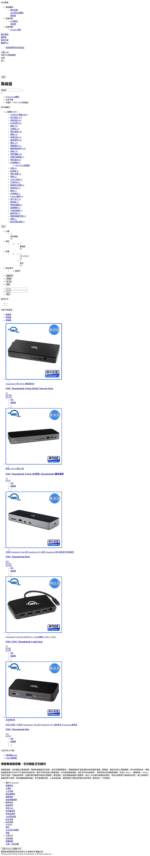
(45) (15, 120)
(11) (15, 146)
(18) (16, 132)
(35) (14, 126)
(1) (15, 188)
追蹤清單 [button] (9, 48)
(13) (14, 143)
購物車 (4, 37)
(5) (15, 163)
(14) (16, 140)
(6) (15, 160)
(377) (16, 118)
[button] (75, 16)
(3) (14, 171)
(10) (18, 149)
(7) (17, 157)
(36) (15, 123)
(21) (14, 129)
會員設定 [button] (20, 48)
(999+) (19, 115)
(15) (15, 137)
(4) (13, 168)
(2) (13, 177)
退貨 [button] (15, 48)
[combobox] (75, 84)
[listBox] (75, 298)
